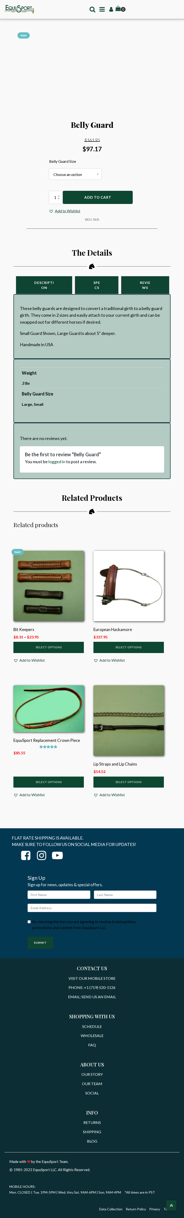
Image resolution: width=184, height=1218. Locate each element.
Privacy (154, 1209)
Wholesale (92, 1035)
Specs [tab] (96, 285)
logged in (56, 461)
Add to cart (97, 197)
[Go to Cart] (120, 9)
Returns (92, 1122)
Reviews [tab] (145, 285)
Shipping (92, 1131)
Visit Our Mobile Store (92, 978)
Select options (49, 647)
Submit (40, 942)
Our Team (92, 1083)
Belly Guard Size (62, 161)
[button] (64, 211)
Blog (92, 1141)
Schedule (92, 1026)
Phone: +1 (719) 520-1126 (92, 987)
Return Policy (136, 1209)
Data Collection (110, 1209)
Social (92, 1093)
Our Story (92, 1074)
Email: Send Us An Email (92, 996)
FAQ (92, 1045)
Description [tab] (44, 285)
